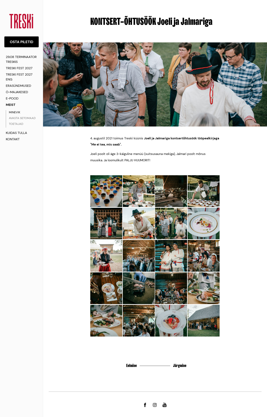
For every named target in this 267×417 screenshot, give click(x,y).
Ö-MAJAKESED (17, 92)
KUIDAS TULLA (16, 133)
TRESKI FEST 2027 (19, 68)
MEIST (10, 105)
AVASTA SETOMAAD (22, 118)
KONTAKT (13, 139)
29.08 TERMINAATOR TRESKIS (21, 59)
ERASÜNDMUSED (18, 86)
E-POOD (12, 98)
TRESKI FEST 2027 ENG (19, 77)
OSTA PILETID (21, 42)
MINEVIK (14, 112)
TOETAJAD (16, 124)
